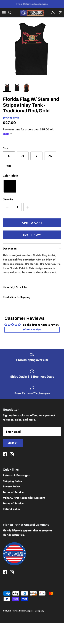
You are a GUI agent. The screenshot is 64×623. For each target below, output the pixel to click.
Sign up (12, 442)
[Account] (52, 13)
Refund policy (11, 509)
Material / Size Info (15, 287)
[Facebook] (5, 454)
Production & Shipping (16, 297)
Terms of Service (13, 492)
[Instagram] (12, 454)
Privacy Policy (11, 486)
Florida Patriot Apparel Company (28, 610)
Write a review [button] (32, 329)
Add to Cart (32, 223)
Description (10, 249)
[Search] (12, 13)
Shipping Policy (12, 481)
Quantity (8, 199)
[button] (11, 118)
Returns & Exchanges (16, 475)
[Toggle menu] (4, 13)
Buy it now (32, 235)
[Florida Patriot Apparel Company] (32, 13)
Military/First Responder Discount (24, 498)
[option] (32, 49)
